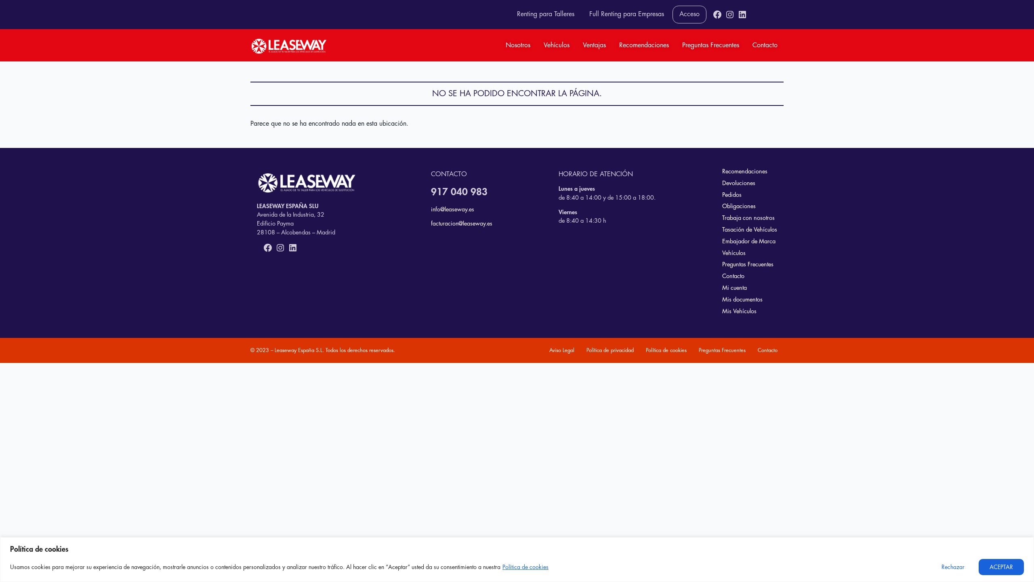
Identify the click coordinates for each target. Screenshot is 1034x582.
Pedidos (732, 195)
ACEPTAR (1001, 567)
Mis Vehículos (739, 311)
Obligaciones (739, 206)
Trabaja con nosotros (748, 218)
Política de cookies (525, 567)
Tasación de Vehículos (749, 230)
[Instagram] (730, 14)
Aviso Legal (561, 350)
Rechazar (953, 567)
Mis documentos (742, 300)
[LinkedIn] (742, 14)
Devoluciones (738, 183)
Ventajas (594, 45)
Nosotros (518, 45)
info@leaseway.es (452, 209)
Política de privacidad (610, 350)
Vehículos (557, 45)
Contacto (765, 45)
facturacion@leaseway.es (461, 223)
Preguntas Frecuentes (710, 45)
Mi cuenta (734, 288)
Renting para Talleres (545, 14)
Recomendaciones (644, 45)
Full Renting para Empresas (626, 14)
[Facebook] (717, 14)
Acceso (689, 14)
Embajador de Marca (749, 241)
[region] (517, 559)
